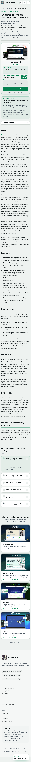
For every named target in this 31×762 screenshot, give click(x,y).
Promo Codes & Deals (8, 688)
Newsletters (5, 693)
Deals (3, 8)
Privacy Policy (5, 713)
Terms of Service (6, 716)
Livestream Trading (7, 135)
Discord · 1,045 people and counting (11, 679)
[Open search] (20, 2)
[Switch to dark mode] (24, 2)
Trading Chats (5, 691)
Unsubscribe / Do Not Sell (9, 718)
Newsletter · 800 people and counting (12, 671)
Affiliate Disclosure (7, 721)
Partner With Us (6, 702)
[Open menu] (28, 2)
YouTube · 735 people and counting (11, 675)
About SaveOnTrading (8, 704)
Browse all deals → (16, 642)
